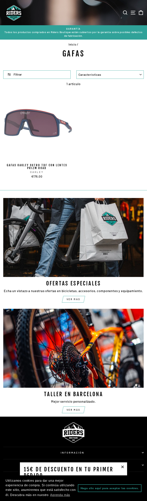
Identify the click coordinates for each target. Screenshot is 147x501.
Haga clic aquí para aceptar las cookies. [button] (110, 488)
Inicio (72, 44)
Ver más (73, 299)
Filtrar (17, 74)
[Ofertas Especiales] (73, 237)
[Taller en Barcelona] (73, 348)
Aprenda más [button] (60, 495)
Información (72, 452)
